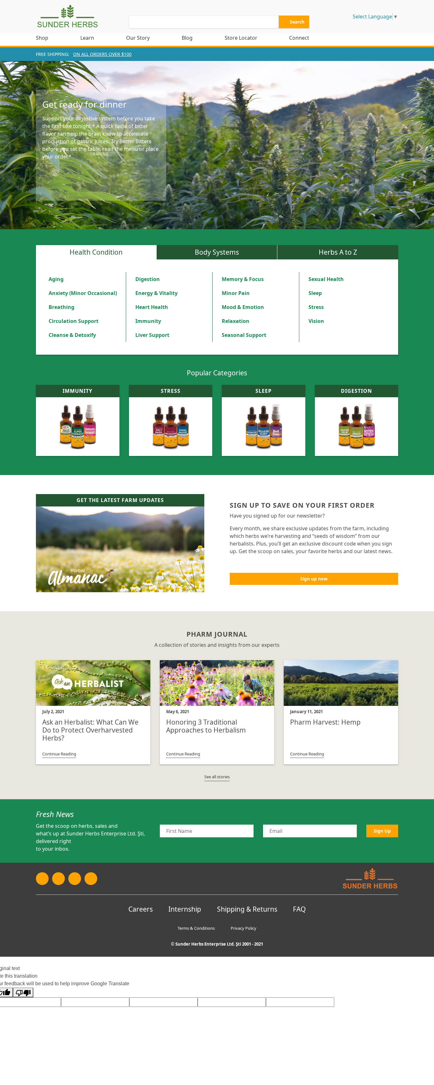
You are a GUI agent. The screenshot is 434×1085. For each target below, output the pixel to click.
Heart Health (151, 307)
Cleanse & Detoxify (72, 335)
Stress (316, 307)
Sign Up (382, 831)
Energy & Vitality (156, 293)
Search (296, 22)
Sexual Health (326, 279)
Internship (184, 909)
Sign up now (314, 579)
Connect (299, 37)
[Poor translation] (23, 992)
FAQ (299, 909)
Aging (56, 279)
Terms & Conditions (196, 928)
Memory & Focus (243, 279)
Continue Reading (59, 754)
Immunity (148, 321)
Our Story (138, 37)
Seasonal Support (244, 335)
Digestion (147, 279)
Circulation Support (73, 321)
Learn (87, 37)
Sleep (315, 293)
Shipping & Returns (247, 909)
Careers (140, 909)
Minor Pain (236, 293)
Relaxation (235, 321)
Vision (316, 321)
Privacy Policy (243, 928)
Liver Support (152, 335)
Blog (187, 37)
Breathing (61, 307)
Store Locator (241, 37)
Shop (42, 37)
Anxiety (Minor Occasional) (83, 293)
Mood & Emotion (243, 307)
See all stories (217, 777)
